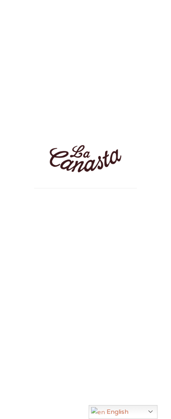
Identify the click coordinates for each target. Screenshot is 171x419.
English (116, 412)
